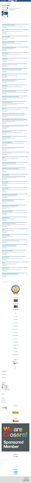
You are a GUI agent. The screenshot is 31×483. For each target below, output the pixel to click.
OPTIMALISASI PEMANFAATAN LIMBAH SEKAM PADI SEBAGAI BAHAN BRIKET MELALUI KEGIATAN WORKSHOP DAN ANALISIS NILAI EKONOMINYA (14, 205)
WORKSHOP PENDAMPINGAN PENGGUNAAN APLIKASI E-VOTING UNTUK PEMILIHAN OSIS (14, 239)
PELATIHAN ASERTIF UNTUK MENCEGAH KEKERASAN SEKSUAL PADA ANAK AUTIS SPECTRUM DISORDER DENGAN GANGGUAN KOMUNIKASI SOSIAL (15, 194)
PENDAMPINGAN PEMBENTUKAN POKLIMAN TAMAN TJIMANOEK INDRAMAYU (13, 147)
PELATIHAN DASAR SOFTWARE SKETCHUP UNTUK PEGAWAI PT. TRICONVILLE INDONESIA (14, 63)
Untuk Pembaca (3, 399)
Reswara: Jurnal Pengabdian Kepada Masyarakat (9, 0)
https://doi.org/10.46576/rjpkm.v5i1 (15, 8)
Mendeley (4, 377)
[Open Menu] (1, 1)
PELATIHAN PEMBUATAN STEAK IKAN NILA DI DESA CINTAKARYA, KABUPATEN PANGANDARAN (15, 125)
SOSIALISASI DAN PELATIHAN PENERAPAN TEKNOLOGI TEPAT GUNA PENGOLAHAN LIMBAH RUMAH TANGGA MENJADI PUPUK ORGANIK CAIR (14, 162)
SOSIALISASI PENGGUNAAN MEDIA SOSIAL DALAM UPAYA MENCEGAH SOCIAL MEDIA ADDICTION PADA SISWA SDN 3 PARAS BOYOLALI (14, 223)
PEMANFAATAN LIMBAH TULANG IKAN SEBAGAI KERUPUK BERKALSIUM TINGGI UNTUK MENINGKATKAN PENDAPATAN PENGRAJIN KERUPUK (14, 80)
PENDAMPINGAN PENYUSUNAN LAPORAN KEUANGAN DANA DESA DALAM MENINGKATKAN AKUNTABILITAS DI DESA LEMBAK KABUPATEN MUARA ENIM (15, 96)
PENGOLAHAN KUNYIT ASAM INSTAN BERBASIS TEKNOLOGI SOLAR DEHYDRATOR (13, 113)
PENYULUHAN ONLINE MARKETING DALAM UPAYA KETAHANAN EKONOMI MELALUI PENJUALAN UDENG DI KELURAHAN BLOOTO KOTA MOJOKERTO (15, 91)
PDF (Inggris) (4, 27)
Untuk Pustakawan (4, 402)
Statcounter (3, 393)
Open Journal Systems (5, 281)
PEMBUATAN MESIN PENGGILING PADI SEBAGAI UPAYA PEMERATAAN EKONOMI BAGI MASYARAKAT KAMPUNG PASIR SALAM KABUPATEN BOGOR (14, 168)
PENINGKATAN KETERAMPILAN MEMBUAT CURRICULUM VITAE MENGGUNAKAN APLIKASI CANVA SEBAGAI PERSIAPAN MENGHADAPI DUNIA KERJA (15, 47)
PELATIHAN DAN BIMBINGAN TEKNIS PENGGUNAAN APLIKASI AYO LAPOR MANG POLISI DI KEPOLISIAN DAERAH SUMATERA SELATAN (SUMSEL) (14, 245)
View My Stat (3, 394)
